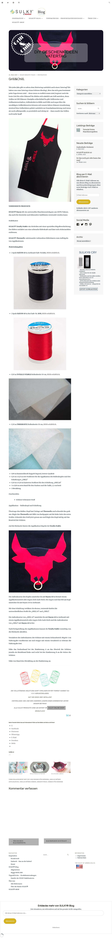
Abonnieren (83, 202)
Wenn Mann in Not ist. (37, 774)
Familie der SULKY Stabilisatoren (22, 878)
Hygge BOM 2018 (17, 872)
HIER (33, 693)
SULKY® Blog (35, 18)
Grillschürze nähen (28, 782)
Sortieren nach (82, 113)
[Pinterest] (13, 2)
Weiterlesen (56, 927)
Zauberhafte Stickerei (84, 147)
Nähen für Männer (55, 782)
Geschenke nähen (57, 774)
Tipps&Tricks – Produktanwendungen (64, 18)
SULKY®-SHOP (18, 22)
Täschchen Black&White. (19, 842)
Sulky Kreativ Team (27, 75)
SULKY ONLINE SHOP (56, 708)
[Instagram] (19, 2)
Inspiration (17, 18)
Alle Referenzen (16, 884)
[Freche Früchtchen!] (18, 767)
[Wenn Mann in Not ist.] (39, 767)
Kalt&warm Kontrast (56, 841)
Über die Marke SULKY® (19, 886)
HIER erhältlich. (53, 253)
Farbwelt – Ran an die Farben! (21, 861)
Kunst (13, 864)
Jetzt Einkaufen (88, 289)
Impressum (81, 856)
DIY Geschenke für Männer (38, 779)
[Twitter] (8, 2)
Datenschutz (81, 858)
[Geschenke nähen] (61, 767)
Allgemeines (15, 870)
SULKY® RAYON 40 (84, 153)
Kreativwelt (42, 782)
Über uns (92, 18)
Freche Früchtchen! (15, 774)
